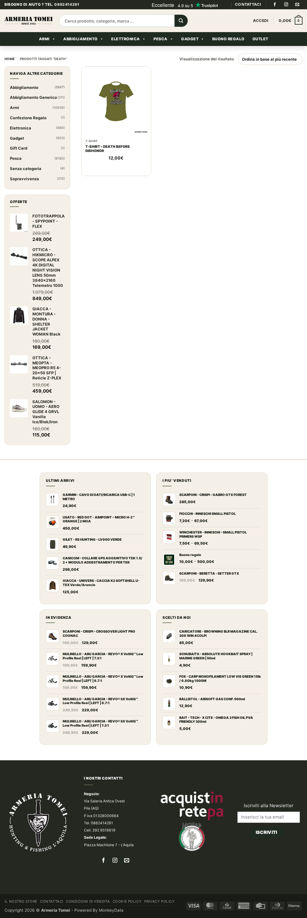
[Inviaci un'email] (297, 4)
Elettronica (125, 39)
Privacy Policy (159, 901)
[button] (291, 21)
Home (9, 59)
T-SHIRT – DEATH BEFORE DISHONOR (107, 148)
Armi (44, 39)
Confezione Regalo (28, 117)
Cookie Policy (127, 901)
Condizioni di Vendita (88, 901)
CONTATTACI (248, 4)
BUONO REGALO (228, 39)
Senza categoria (25, 168)
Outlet (260, 39)
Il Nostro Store (20, 901)
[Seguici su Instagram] (286, 4)
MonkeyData (111, 910)
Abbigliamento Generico (33, 97)
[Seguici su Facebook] (275, 4)
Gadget (189, 39)
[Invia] (181, 21)
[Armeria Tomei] (28, 21)
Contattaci (51, 901)
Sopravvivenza (24, 178)
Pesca (161, 39)
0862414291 (66, 4)
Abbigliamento (80, 39)
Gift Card (18, 148)
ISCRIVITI (266, 832)
